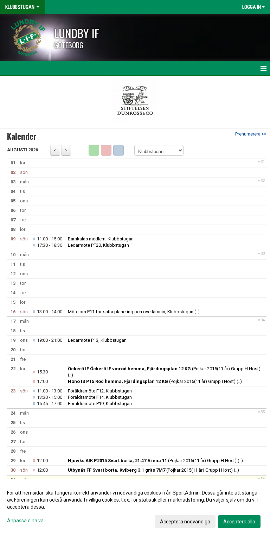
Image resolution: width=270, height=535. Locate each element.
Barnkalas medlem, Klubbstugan (101, 238)
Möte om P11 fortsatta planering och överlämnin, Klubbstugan (130, 311)
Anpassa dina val (26, 520)
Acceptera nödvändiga (185, 521)
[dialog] (135, 507)
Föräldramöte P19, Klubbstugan (100, 403)
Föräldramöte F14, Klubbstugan (100, 397)
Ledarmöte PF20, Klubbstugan (98, 245)
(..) (197, 311)
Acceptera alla (239, 521)
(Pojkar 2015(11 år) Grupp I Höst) (152, 381)
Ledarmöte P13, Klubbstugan (97, 340)
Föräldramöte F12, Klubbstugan (100, 391)
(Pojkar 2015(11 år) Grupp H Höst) (164, 368)
